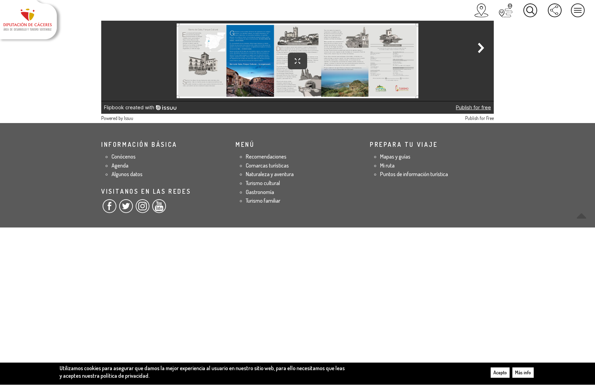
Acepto (500, 372)
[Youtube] (159, 208)
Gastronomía (260, 192)
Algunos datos (127, 174)
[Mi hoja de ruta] (505, 10)
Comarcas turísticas (267, 165)
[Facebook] (109, 208)
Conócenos (124, 156)
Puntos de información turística (414, 174)
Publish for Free (479, 118)
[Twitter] (126, 208)
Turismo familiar (263, 200)
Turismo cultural (263, 183)
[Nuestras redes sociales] (554, 10)
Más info (523, 372)
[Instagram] (142, 208)
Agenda (120, 165)
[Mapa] (481, 10)
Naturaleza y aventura (270, 174)
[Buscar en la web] (530, 10)
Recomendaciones (266, 156)
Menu (578, 10)
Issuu (128, 118)
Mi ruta (387, 165)
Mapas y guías (395, 156)
